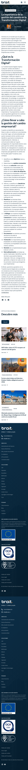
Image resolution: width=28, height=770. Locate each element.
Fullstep (3, 484)
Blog (2, 508)
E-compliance (4, 454)
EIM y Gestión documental (7, 451)
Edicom (3, 478)
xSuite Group (4, 492)
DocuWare (3, 473)
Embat (2, 481)
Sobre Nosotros (5, 505)
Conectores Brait (5, 459)
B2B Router (4, 475)
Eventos (3, 510)
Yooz (2, 497)
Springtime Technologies (7, 494)
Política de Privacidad (6, 582)
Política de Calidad (5, 574)
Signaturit (3, 486)
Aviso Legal (4, 577)
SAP (2, 467)
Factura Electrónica (5, 448)
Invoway (3, 489)
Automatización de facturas (7, 446)
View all (5, 322)
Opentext (3, 470)
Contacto (3, 513)
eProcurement (4, 457)
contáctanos (5, 292)
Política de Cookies (5, 579)
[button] (21, 2)
